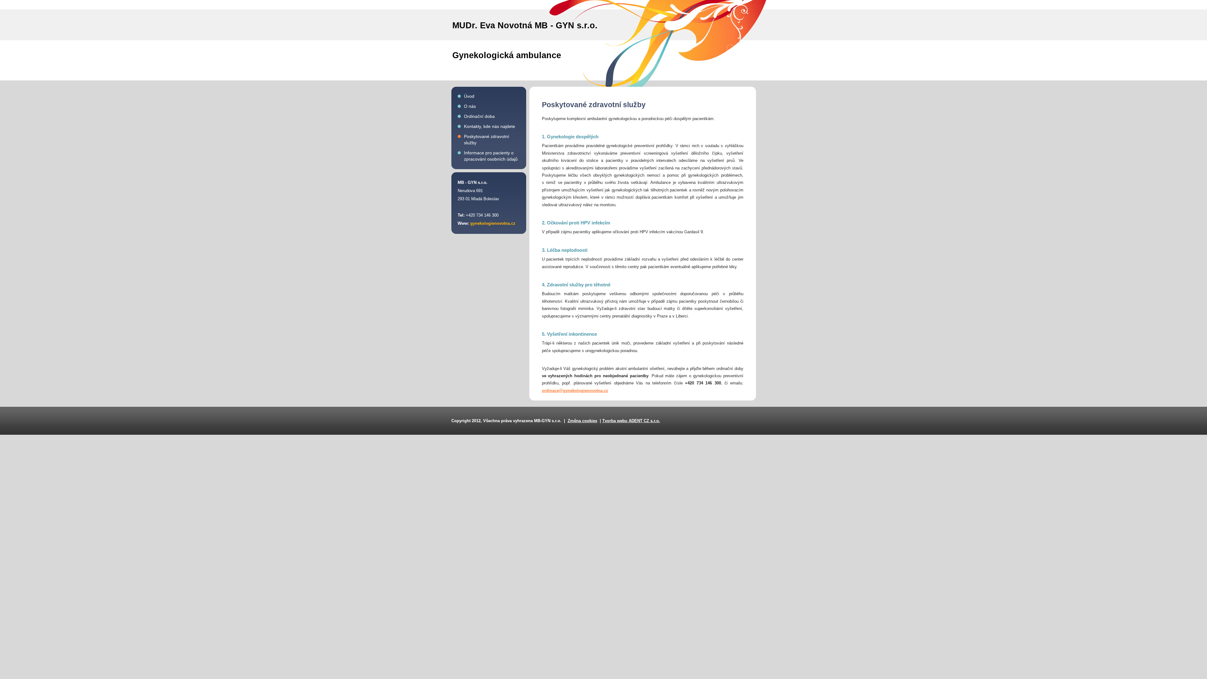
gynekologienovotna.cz (492, 223)
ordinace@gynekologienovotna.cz (575, 390)
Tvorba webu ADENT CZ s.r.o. (631, 420)
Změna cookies (582, 420)
